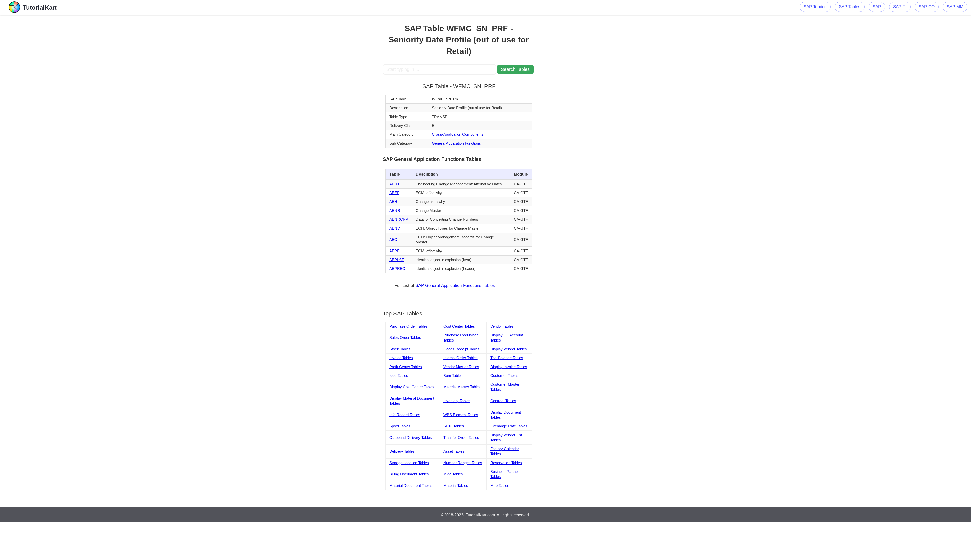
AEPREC (397, 268)
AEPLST (396, 260)
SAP (877, 6)
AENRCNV (398, 219)
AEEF (394, 193)
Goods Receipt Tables (461, 349)
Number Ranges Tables (462, 463)
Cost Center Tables (459, 326)
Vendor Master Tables (461, 367)
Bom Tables (453, 375)
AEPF (394, 251)
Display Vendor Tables (508, 349)
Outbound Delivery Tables (410, 437)
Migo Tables (453, 474)
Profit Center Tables (405, 367)
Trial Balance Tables (506, 358)
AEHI (393, 201)
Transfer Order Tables (461, 437)
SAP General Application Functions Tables (455, 285)
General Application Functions (456, 143)
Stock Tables (400, 349)
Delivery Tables (402, 451)
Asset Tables (454, 451)
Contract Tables (503, 401)
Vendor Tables (502, 326)
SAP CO (927, 6)
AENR (394, 210)
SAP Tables (849, 6)
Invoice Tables (401, 358)
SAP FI (900, 6)
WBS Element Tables (460, 415)
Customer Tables (504, 375)
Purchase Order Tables (408, 326)
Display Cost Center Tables (411, 387)
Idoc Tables (398, 375)
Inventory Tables (456, 401)
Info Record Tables (404, 415)
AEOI (394, 239)
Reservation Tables (506, 463)
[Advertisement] (345, 91)
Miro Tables (499, 485)
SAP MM (955, 6)
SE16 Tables (453, 426)
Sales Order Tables (405, 337)
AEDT (394, 184)
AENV (394, 228)
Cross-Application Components (457, 134)
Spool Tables (399, 426)
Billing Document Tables (409, 474)
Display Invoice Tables (508, 367)
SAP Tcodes (815, 6)
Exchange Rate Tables (508, 426)
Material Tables (455, 485)
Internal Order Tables (460, 358)
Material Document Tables (410, 485)
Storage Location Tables (409, 463)
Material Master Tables (462, 387)
